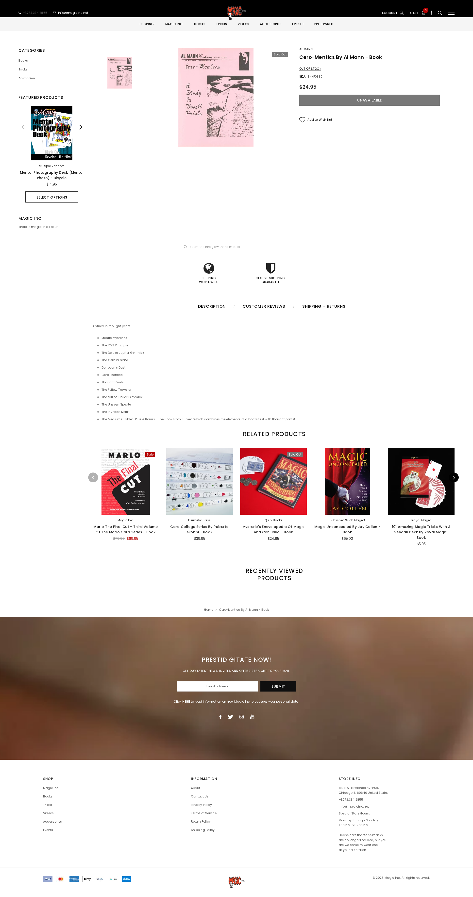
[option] (51, 154)
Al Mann (306, 49)
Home (208, 610)
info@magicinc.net (73, 13)
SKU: (302, 76)
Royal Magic (421, 520)
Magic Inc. (126, 520)
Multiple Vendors (52, 166)
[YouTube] (252, 717)
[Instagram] (241, 717)
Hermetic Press (199, 520)
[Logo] (236, 12)
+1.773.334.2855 (35, 13)
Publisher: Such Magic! (347, 520)
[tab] (273, 434)
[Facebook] (220, 717)
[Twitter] (230, 717)
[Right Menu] (451, 13)
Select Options (51, 197)
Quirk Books (274, 520)
